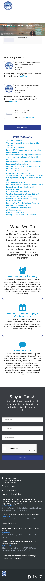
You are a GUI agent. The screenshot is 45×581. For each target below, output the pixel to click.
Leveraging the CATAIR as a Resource (20, 171)
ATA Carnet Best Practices (16, 182)
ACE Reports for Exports (15, 148)
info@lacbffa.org (10, 490)
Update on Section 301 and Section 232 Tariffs (23, 194)
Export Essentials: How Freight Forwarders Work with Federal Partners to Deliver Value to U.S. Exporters (23, 157)
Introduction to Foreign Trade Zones (19, 173)
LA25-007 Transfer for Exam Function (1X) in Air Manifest (20, 514)
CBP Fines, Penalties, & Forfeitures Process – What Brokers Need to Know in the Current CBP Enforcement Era (24, 187)
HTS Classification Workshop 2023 (18, 192)
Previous (2, 29)
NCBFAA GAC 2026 (22, 111)
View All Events (22, 127)
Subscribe (22, 458)
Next (42, 29)
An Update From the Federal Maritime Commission (24, 175)
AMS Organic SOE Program (16, 196)
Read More (23, 76)
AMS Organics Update (14, 210)
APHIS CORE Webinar (14, 141)
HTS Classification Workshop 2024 (18, 208)
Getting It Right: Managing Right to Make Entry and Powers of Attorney (28, 64)
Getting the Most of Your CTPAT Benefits (21, 215)
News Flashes (23, 350)
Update (29, 196)
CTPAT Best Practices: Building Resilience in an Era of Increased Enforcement (27, 87)
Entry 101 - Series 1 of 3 (15, 212)
